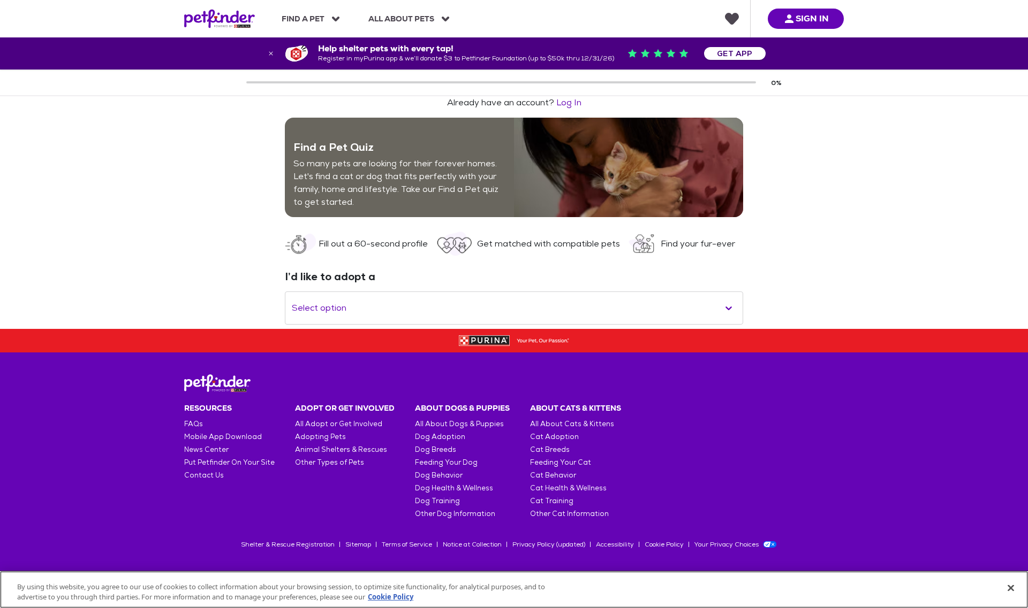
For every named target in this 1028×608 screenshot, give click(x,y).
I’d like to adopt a (330, 276)
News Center (206, 449)
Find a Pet (303, 19)
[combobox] (293, 308)
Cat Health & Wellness (568, 487)
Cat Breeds (550, 449)
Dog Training (437, 500)
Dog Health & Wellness (454, 487)
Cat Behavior (553, 475)
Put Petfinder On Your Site (229, 462)
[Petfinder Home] (219, 18)
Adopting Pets (320, 436)
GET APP (735, 53)
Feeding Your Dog (446, 462)
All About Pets (401, 19)
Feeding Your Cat (560, 462)
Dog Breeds (435, 449)
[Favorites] (732, 18)
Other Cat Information (569, 513)
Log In (568, 102)
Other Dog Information (455, 513)
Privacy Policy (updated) (548, 544)
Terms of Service (407, 544)
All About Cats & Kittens (572, 423)
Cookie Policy (664, 544)
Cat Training (551, 500)
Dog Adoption (440, 436)
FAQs (193, 423)
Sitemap (358, 544)
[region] (514, 589)
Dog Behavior (439, 475)
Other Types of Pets (329, 462)
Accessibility (615, 544)
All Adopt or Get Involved (338, 423)
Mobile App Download (223, 436)
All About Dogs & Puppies (459, 423)
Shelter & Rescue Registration (288, 544)
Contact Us (204, 475)
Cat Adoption (554, 436)
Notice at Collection (472, 544)
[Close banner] (270, 53)
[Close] (1011, 588)
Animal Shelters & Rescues (341, 449)
